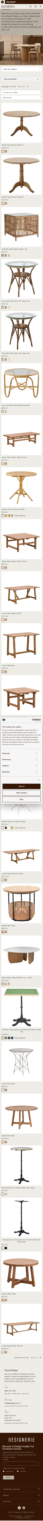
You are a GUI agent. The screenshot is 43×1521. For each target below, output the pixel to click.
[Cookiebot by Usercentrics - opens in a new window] (32, 720)
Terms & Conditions (15, 1516)
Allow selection (21, 793)
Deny (21, 799)
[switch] (38, 759)
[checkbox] (21, 1471)
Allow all (21, 786)
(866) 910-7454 (10, 1391)
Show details (32, 780)
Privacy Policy (29, 1516)
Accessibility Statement (23, 1517)
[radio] (8, 1471)
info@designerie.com (12, 1403)
